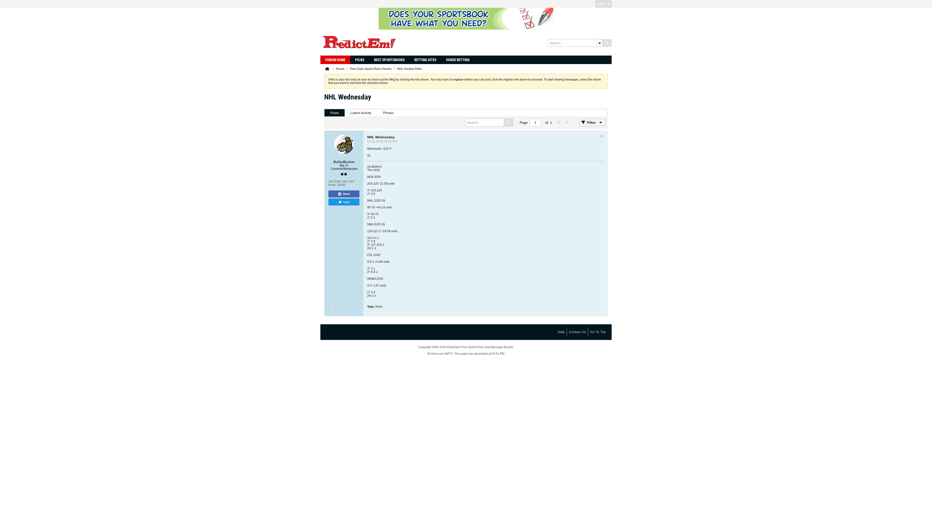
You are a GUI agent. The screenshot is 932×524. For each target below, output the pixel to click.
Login (601, 4)
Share (346, 193)
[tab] (335, 113)
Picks (359, 60)
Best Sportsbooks (389, 60)
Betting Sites (425, 60)
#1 (602, 136)
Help (561, 332)
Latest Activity (360, 113)
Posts (334, 113)
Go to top (598, 332)
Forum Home (335, 60)
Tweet (346, 202)
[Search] (607, 43)
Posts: (332, 185)
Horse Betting (458, 60)
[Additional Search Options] (599, 43)
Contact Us (577, 332)
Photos (388, 113)
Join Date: (335, 181)
